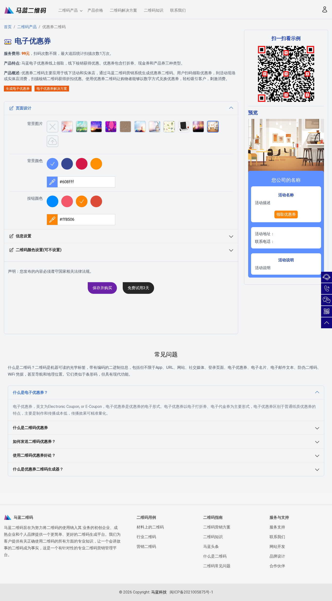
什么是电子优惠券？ (30, 392)
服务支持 (277, 527)
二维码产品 (68, 10)
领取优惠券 (286, 214)
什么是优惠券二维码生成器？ (38, 469)
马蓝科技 (159, 592)
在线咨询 (326, 277)
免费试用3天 (138, 288)
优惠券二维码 (54, 27)
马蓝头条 (211, 546)
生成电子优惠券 (18, 89)
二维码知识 (153, 10)
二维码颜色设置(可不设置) (38, 249)
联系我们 (178, 10)
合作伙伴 (277, 566)
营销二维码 (146, 546)
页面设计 (23, 108)
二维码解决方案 (123, 10)
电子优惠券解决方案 (51, 89)
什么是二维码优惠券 (30, 427)
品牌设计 (277, 556)
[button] (324, 9)
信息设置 (23, 236)
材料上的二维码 (150, 527)
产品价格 (95, 10)
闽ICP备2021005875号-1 (191, 592)
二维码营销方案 (216, 527)
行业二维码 (146, 537)
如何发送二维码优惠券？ (34, 441)
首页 (8, 27)
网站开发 (277, 546)
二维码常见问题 (216, 566)
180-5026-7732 (326, 288)
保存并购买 (102, 288)
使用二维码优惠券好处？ (34, 455)
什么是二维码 (215, 556)
